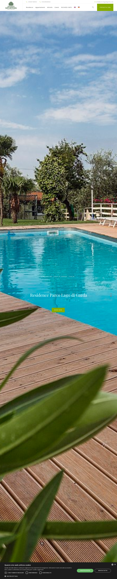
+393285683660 (45, 2)
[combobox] (112, 564)
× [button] (115, 564)
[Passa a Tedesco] (79, 7)
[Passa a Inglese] (75, 7)
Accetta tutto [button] (85, 570)
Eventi (57, 7)
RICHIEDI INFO (66, 7)
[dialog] (58, 570)
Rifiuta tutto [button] (102, 570)
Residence (29, 7)
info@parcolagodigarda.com (104, 2)
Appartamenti (40, 7)
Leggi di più (40, 569)
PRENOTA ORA (105, 7)
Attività (49, 7)
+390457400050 (32, 2)
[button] (39, 576)
